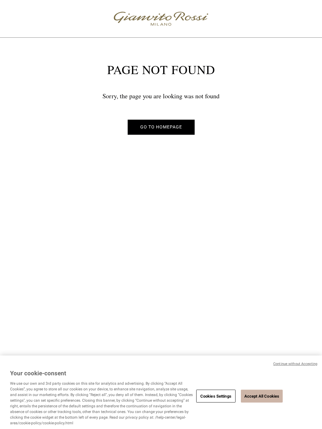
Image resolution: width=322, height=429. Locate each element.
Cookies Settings (215, 396)
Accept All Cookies (261, 396)
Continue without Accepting (295, 364)
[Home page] (161, 18)
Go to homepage (161, 126)
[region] (161, 392)
